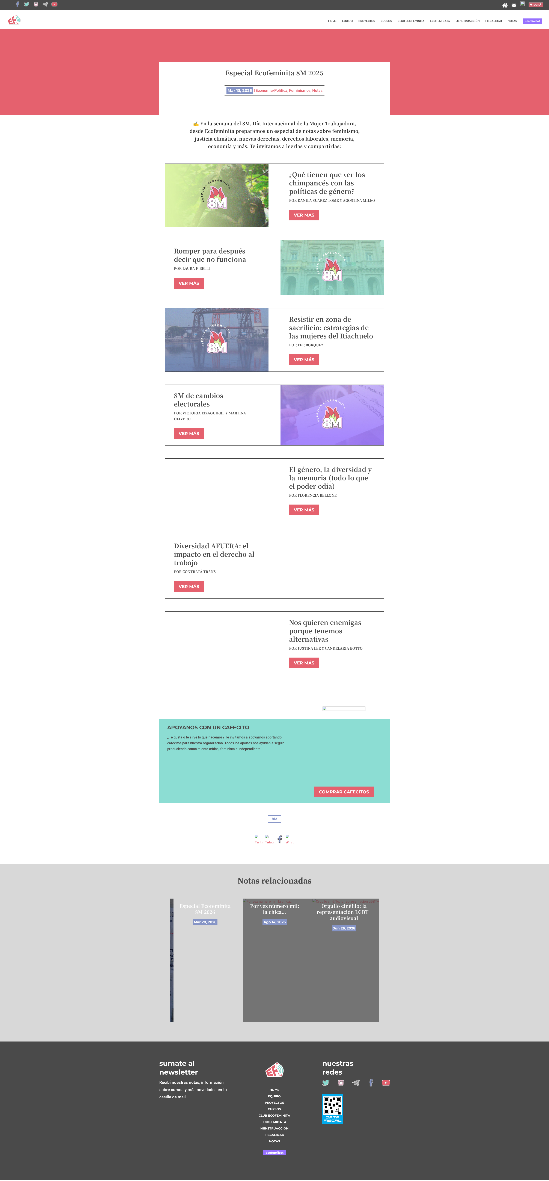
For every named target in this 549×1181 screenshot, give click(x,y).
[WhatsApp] (290, 841)
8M (274, 819)
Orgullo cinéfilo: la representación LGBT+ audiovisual (344, 911)
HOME (332, 21)
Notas (317, 90)
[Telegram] (269, 841)
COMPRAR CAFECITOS (344, 791)
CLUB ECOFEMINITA (411, 21)
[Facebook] (279, 841)
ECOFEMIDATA (440, 21)
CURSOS (386, 21)
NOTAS (512, 21)
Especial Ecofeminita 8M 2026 (205, 908)
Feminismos (300, 90)
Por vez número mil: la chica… (274, 908)
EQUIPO (347, 21)
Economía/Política (271, 90)
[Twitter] (259, 841)
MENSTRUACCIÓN (467, 21)
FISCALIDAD (493, 21)
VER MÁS (304, 215)
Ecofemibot (532, 21)
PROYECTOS (366, 21)
